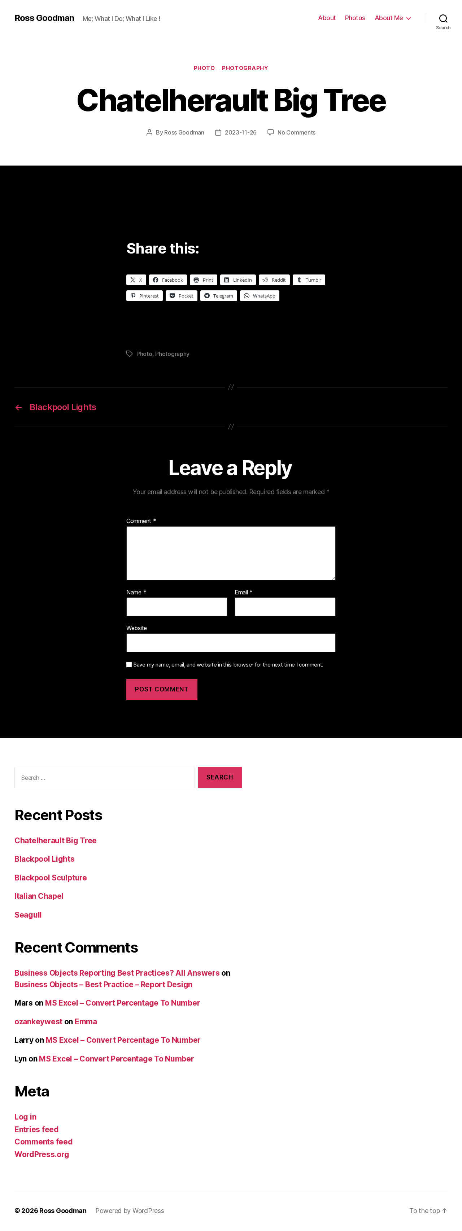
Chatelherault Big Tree (55, 840)
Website (136, 628)
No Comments (296, 132)
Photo (204, 68)
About (327, 18)
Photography (245, 68)
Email (244, 592)
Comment (141, 521)
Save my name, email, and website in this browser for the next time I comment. (228, 664)
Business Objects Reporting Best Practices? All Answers (116, 972)
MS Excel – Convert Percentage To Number (122, 1002)
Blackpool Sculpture (50, 877)
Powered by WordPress (129, 1210)
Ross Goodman (44, 18)
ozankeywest (38, 1021)
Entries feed (36, 1129)
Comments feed (43, 1141)
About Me (389, 18)
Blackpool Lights (44, 858)
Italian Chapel (39, 896)
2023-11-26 (241, 132)
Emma (86, 1021)
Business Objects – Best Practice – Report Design (103, 984)
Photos (355, 18)
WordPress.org (41, 1154)
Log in (25, 1116)
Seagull (28, 914)
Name (136, 592)
